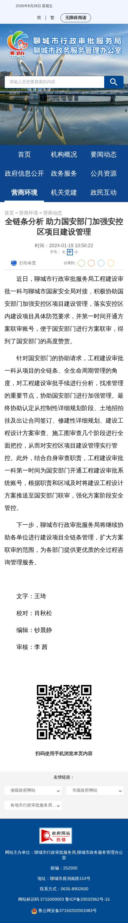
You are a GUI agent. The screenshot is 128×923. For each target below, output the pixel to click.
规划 (94, 93)
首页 (24, 154)
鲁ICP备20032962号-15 (87, 899)
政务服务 (64, 173)
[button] (33, 790)
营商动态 (52, 212)
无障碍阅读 (75, 17)
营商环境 (24, 192)
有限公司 (72, 93)
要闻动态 (103, 154)
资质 (113, 93)
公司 (30, 93)
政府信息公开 (24, 173)
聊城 (49, 93)
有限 (39, 93)
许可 (58, 93)
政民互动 (103, 192)
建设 (84, 93)
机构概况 (64, 154)
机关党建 (64, 192)
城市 (103, 93)
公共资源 (103, 173)
